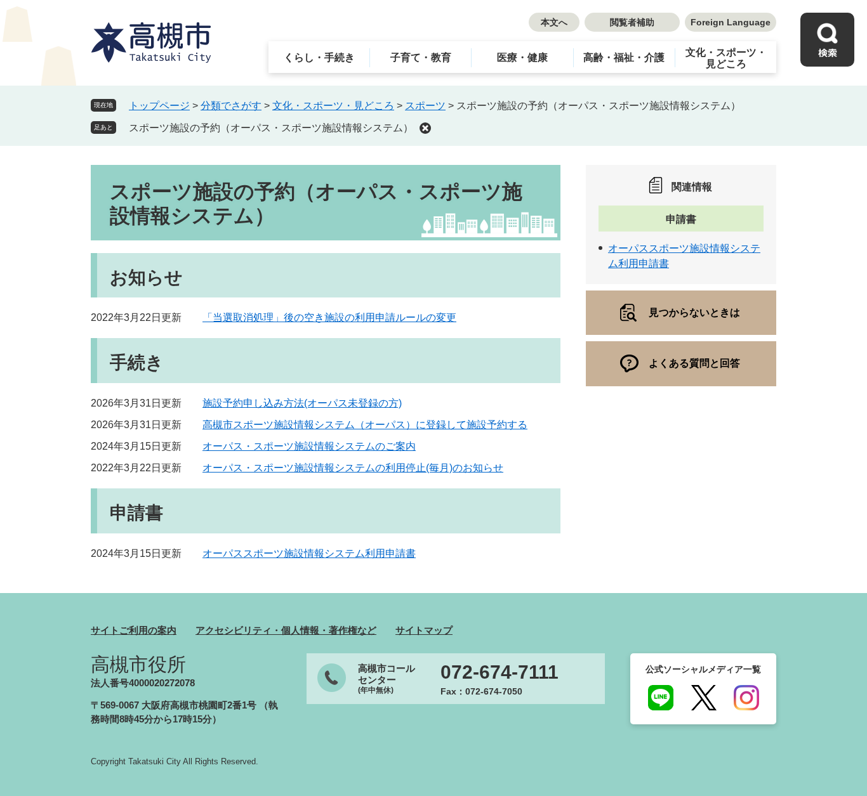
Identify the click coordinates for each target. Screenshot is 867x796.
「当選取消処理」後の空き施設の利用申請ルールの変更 (329, 317)
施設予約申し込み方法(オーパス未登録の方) (302, 403)
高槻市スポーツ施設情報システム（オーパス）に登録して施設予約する (364, 424)
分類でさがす (231, 105)
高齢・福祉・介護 (624, 57)
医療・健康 (522, 57)
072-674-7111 (499, 672)
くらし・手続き (319, 57)
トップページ (159, 105)
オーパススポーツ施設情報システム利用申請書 (309, 553)
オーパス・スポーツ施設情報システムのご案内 (309, 446)
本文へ (554, 22)
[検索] (827, 40)
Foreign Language (731, 22)
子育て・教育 (420, 57)
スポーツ (425, 105)
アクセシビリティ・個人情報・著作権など (285, 630)
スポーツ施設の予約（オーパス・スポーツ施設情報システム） (271, 127)
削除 (425, 128)
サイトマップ (424, 630)
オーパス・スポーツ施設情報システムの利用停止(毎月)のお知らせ (352, 467)
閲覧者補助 (632, 22)
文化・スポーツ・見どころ (726, 58)
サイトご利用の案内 (133, 630)
